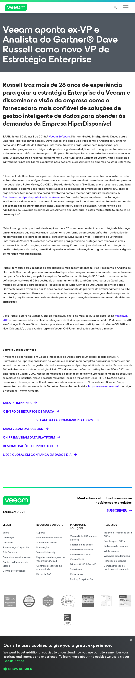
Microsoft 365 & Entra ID (83, 564)
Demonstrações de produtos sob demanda (116, 567)
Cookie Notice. (14, 661)
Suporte (40, 533)
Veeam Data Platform (81, 550)
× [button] (131, 640)
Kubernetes (76, 574)
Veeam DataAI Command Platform (83, 538)
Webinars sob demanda (117, 556)
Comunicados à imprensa (17, 557)
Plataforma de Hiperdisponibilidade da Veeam (31, 197)
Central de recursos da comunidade (49, 567)
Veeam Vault (77, 559)
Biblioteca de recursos (116, 546)
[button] (67, 669)
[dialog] (67, 657)
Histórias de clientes (115, 561)
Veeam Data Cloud (80, 555)
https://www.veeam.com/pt (104, 386)
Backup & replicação (81, 579)
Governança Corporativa (16, 547)
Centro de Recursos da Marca (15, 564)
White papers (111, 551)
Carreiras (8, 543)
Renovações (43, 547)
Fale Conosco (10, 552)
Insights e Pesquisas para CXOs (118, 534)
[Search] (115, 7)
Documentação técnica (49, 538)
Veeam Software (59, 136)
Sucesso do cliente (46, 543)
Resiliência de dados (81, 545)
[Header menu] (126, 7)
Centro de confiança (14, 571)
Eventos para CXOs (114, 541)
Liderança (8, 538)
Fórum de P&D (44, 574)
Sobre (6, 533)
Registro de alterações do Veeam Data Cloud (50, 559)
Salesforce (76, 569)
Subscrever (117, 510)
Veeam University (45, 552)
